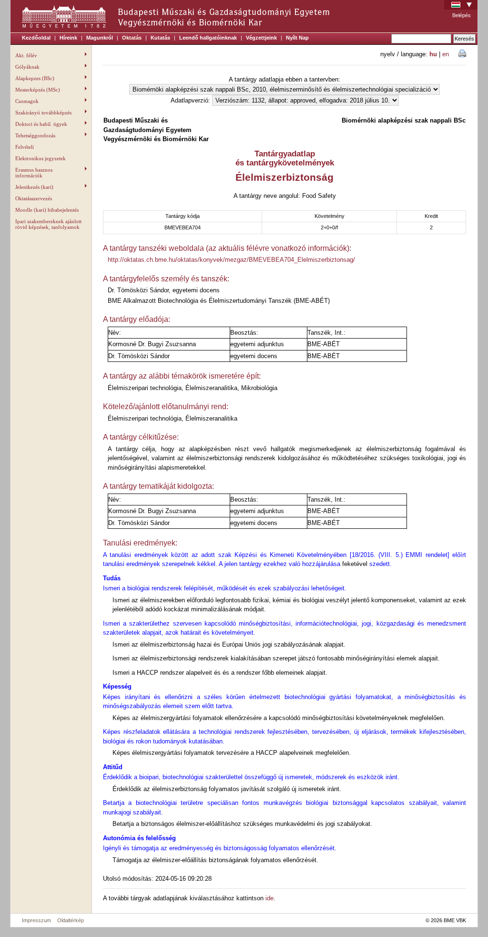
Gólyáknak (27, 67)
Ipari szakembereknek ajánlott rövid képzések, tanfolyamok (48, 224)
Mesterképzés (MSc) (37, 90)
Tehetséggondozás (35, 135)
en (445, 54)
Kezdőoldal (36, 38)
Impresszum (36, 920)
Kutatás (160, 38)
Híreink (68, 38)
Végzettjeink (261, 38)
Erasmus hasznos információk (33, 172)
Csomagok (27, 101)
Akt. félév (26, 55)
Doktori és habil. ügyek (41, 124)
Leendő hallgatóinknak (208, 38)
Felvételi (24, 147)
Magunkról (99, 38)
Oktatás (132, 38)
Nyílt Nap (297, 38)
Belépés (461, 15)
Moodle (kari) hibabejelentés (47, 210)
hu (433, 54)
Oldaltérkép (70, 920)
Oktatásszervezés (33, 198)
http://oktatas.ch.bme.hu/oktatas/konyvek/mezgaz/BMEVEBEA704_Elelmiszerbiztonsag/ (231, 259)
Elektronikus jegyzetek (40, 158)
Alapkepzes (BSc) (34, 78)
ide (269, 898)
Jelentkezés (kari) (34, 187)
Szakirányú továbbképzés (43, 112)
